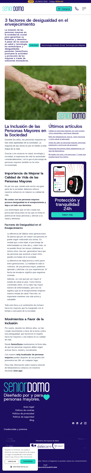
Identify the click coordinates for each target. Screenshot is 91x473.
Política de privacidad (23, 413)
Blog (32, 420)
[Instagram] (85, 423)
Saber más (67, 214)
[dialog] (20, 459)
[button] (84, 8)
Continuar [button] (28, 461)
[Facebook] (73, 423)
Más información (26, 457)
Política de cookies (24, 410)
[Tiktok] (81, 423)
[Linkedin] (77, 423)
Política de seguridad (23, 417)
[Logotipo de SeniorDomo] (13, 9)
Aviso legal (28, 407)
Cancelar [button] (12, 461)
